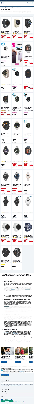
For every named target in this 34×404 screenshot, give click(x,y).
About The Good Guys (5, 391)
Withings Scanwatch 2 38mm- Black (16, 210)
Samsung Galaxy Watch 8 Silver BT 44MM (16, 236)
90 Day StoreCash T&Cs (21, 371)
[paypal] (15, 401)
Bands (19, 341)
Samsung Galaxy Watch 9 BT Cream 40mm (5, 57)
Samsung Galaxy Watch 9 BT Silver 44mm (28, 134)
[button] (7, 359)
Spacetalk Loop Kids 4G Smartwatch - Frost (5, 108)
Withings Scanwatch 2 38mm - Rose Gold (27, 185)
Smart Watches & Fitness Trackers (13, 7)
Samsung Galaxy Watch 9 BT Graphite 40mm (16, 82)
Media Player (27, 289)
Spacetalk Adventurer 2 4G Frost (28, 57)
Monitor (29, 291)
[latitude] (22, 401)
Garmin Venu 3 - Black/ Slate (5, 134)
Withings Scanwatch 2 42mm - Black (5, 210)
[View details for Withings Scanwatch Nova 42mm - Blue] (17, 176)
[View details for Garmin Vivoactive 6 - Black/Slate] (28, 23)
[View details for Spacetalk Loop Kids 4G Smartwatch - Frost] (5, 99)
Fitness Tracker (6, 306)
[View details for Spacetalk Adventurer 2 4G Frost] (28, 49)
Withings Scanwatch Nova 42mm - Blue (16, 185)
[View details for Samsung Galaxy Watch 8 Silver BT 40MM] (5, 227)
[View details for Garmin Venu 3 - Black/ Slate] (5, 126)
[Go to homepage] (1, 3)
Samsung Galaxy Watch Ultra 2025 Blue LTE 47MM (28, 236)
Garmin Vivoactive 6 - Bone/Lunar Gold (16, 32)
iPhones (14, 332)
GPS (17, 288)
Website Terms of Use (13, 385)
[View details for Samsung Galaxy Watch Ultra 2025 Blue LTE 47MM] (28, 227)
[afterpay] (19, 401)
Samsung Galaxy (15, 333)
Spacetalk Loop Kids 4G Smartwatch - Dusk (28, 82)
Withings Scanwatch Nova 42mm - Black (5, 185)
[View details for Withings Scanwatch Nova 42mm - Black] (5, 176)
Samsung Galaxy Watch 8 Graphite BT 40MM (5, 32)
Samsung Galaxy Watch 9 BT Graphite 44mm (28, 108)
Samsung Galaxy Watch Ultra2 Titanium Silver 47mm (16, 108)
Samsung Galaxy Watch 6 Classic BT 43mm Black (5, 261)
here (11, 0)
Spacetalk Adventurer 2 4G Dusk (28, 160)
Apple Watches (6, 332)
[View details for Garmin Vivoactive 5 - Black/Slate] (5, 151)
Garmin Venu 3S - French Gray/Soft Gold (5, 82)
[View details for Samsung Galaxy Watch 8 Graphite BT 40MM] (5, 23)
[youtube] (5, 376)
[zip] (13, 401)
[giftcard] (23, 401)
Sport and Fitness (7, 311)
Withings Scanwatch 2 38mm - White (27, 210)
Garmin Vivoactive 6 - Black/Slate (27, 32)
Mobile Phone (13, 289)
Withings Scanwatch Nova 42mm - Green (16, 160)
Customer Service (4, 393)
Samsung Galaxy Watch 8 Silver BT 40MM (5, 236)
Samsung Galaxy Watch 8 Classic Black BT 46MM (16, 261)
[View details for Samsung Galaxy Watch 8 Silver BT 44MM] (17, 227)
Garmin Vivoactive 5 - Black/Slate (5, 160)
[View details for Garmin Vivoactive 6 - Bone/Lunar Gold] (17, 23)
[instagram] (2, 376)
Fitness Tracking (6, 291)
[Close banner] (12, 399)
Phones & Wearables (5, 7)
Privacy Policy (18, 385)
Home (1, 7)
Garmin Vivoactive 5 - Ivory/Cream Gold (16, 134)
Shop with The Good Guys (6, 389)
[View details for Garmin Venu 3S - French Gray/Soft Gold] (5, 74)
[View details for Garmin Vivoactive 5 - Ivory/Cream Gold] (17, 126)
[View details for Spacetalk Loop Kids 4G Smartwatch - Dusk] (28, 74)
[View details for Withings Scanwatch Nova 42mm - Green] (17, 151)
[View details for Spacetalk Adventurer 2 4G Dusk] (28, 151)
